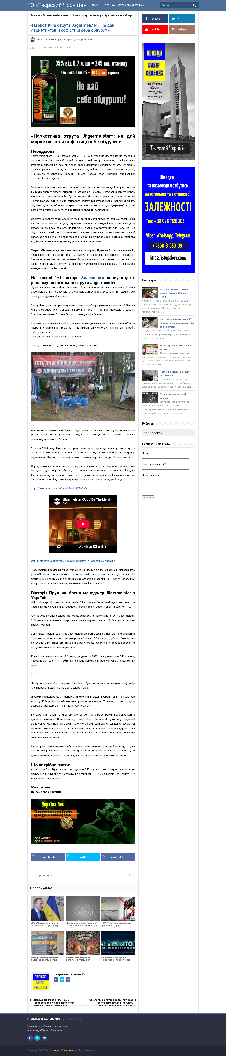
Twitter (83, 857)
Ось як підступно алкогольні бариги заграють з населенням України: (73, 561)
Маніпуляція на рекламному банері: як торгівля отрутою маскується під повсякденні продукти (46, 961)
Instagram (183, 29)
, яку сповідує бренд (109, 479)
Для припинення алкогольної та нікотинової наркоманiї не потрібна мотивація (81, 925)
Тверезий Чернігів (67, 974)
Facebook (48, 857)
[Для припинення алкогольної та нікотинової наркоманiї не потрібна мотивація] (83, 908)
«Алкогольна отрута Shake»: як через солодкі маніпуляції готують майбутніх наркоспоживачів (110, 1003)
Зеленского (92, 277)
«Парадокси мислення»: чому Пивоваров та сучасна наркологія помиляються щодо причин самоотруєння (53, 1004)
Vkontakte (117, 857)
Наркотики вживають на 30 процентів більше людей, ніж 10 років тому (177, 323)
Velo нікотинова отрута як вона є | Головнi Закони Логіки (175, 293)
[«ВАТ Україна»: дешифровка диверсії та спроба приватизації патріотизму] (118, 908)
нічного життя (88, 479)
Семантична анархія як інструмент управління (78, 958)
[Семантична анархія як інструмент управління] (83, 943)
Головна (35, 15)
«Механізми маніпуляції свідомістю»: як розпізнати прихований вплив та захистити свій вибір (115, 961)
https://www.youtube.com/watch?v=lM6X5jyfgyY (59, 488)
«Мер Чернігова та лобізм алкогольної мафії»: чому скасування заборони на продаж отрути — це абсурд (46, 927)
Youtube (155, 29)
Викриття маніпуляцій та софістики (61, 15)
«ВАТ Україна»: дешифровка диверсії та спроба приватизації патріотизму (116, 925)
